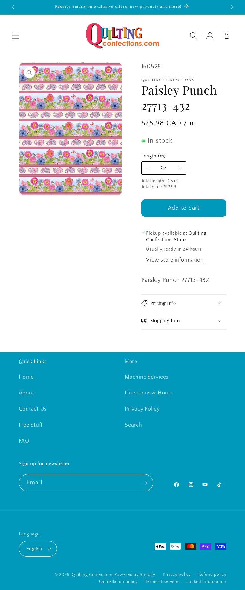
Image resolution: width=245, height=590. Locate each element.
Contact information (206, 581)
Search (133, 425)
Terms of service (161, 581)
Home (26, 377)
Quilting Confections (93, 574)
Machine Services (147, 377)
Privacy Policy (142, 409)
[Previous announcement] (12, 7)
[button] (15, 35)
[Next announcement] (232, 7)
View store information (175, 260)
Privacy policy (177, 574)
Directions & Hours (149, 393)
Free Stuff (31, 425)
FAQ (24, 441)
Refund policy (212, 574)
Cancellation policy (118, 581)
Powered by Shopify (134, 574)
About (26, 393)
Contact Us (33, 409)
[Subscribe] (145, 482)
